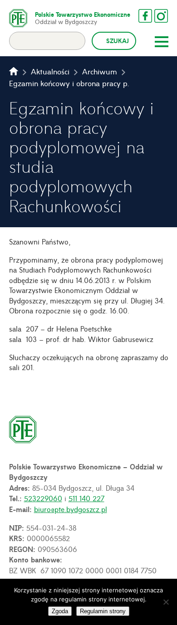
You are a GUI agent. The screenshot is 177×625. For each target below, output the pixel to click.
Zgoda (60, 611)
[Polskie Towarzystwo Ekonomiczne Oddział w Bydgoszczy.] (13, 71)
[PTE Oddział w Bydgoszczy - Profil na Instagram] (161, 16)
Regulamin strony (103, 611)
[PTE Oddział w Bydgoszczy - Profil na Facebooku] (145, 16)
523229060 (43, 498)
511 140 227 (86, 498)
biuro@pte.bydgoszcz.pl (70, 509)
